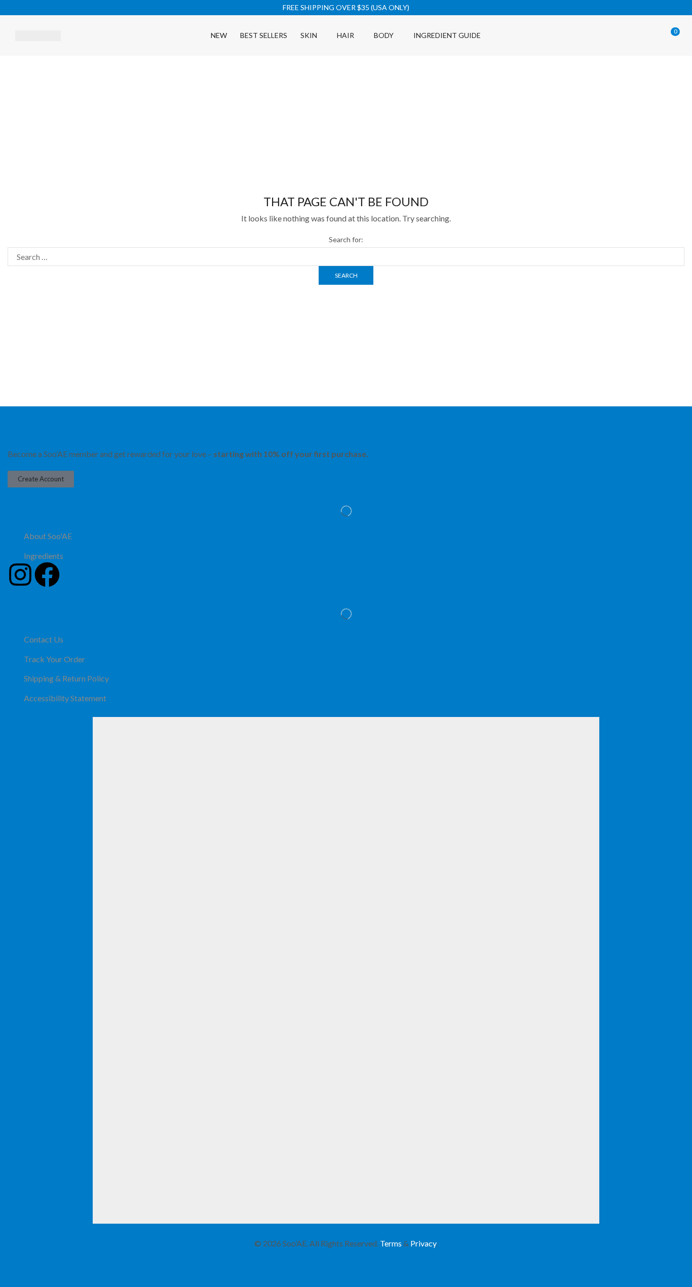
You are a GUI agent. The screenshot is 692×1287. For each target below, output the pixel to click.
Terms (391, 1243)
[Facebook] (47, 574)
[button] (599, 35)
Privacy (423, 1243)
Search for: (346, 239)
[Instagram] (20, 574)
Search (346, 275)
